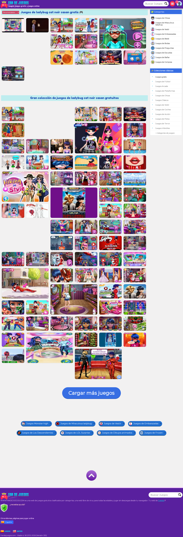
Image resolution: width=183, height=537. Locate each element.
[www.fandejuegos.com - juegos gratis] (15, 496)
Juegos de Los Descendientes (37, 432)
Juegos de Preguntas (164, 48)
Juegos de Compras (163, 62)
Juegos (161, 501)
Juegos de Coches (163, 110)
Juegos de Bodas (162, 43)
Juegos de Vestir (162, 29)
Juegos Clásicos (161, 100)
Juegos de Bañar (162, 57)
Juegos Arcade (161, 86)
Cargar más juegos (91, 393)
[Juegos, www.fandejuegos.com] (15, 4)
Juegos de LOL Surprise (77, 432)
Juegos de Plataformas (165, 91)
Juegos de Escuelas (163, 53)
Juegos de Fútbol (162, 82)
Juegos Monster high (37, 423)
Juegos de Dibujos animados (117, 432)
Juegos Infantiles (162, 128)
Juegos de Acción (162, 114)
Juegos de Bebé (162, 39)
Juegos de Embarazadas (165, 34)
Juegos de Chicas (162, 18)
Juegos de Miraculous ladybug (164, 24)
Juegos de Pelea (162, 119)
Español (8, 522)
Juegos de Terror (162, 124)
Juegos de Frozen (153, 432)
